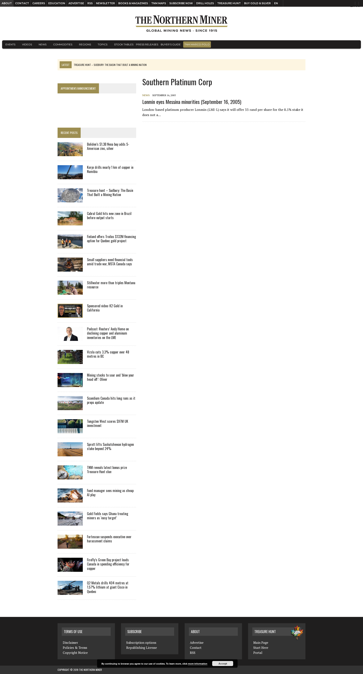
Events (10, 44)
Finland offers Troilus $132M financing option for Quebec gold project (111, 238)
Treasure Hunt (229, 3)
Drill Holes (205, 3)
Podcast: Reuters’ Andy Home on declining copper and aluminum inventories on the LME (108, 333)
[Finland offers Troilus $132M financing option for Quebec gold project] (70, 245)
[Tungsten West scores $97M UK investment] (70, 430)
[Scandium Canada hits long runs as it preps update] (70, 407)
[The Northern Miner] (181, 23)
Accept (222, 663)
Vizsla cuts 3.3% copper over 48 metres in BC (108, 354)
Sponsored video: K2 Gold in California (105, 308)
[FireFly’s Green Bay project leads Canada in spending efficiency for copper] (70, 569)
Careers (38, 3)
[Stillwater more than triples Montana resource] (70, 291)
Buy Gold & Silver (257, 3)
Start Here (260, 647)
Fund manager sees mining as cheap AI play (110, 492)
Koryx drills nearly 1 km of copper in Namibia (110, 169)
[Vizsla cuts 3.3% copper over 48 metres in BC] (70, 361)
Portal (257, 652)
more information (197, 663)
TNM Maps (158, 3)
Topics (102, 44)
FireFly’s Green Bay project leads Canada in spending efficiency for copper (108, 564)
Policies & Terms (75, 647)
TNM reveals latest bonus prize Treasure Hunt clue (107, 469)
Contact (22, 3)
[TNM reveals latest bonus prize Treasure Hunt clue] (70, 476)
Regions (85, 44)
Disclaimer (70, 642)
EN (276, 3)
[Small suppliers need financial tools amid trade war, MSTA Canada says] (70, 268)
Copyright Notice (75, 652)
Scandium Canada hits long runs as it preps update (111, 400)
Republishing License (141, 647)
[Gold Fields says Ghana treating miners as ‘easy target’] (70, 522)
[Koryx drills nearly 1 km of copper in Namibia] (70, 176)
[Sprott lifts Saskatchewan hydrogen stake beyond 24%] (70, 453)
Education (56, 3)
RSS (90, 3)
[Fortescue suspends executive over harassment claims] (70, 545)
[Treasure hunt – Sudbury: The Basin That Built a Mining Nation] (70, 199)
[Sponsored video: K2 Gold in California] (70, 315)
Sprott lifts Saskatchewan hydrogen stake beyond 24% (110, 446)
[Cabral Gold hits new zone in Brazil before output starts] (70, 222)
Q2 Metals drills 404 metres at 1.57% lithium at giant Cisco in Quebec (107, 587)
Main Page (260, 642)
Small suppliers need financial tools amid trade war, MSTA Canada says (110, 262)
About (7, 3)
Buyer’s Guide (171, 44)
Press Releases (147, 44)
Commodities (62, 44)
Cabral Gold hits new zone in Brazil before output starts (109, 215)
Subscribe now (181, 3)
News (42, 44)
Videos (27, 44)
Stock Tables (123, 44)
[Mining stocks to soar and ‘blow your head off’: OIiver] (70, 384)
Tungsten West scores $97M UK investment (107, 423)
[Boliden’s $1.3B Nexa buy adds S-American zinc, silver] (70, 153)
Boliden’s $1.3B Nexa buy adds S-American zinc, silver (108, 146)
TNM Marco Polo (197, 44)
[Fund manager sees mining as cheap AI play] (70, 499)
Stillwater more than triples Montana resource (111, 285)
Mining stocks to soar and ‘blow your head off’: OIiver (110, 377)
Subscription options (141, 642)
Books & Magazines (133, 3)
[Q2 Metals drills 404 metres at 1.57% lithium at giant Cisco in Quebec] (70, 592)
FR (358, 5)
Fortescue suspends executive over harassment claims (109, 539)
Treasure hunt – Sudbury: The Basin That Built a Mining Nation (110, 192)
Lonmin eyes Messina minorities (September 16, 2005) (191, 101)
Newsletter (105, 3)
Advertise (76, 3)
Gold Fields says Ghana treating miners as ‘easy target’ (107, 516)
